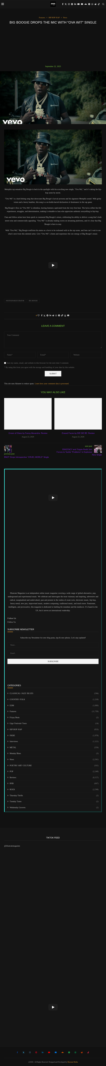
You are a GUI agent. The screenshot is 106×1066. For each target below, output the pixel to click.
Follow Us (11, 622)
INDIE (54, 735)
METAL (54, 747)
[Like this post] (38, 315)
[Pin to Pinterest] (47, 315)
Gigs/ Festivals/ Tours (54, 723)
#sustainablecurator (15, 301)
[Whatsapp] (92, 4)
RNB (54, 783)
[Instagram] (69, 4)
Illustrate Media (72, 1062)
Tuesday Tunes (54, 801)
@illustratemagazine (12, 846)
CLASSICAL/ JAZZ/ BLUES (54, 693)
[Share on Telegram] (59, 315)
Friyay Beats (54, 717)
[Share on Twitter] (44, 315)
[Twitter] (66, 4)
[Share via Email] (68, 315)
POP (54, 771)
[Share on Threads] (65, 315)
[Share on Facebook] (41, 315)
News (54, 759)
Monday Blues (54, 753)
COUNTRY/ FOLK (54, 699)
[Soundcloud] (85, 4)
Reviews (54, 777)
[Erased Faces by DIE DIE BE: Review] (78, 414)
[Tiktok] (99, 4)
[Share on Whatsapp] (56, 315)
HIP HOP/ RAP (54, 729)
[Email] (82, 4)
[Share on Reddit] (53, 315)
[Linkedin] (75, 4)
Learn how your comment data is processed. (52, 384)
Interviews (54, 741)
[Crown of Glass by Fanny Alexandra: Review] (28, 414)
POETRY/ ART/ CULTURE (54, 765)
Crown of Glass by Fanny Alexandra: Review (28, 433)
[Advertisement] (53, 44)
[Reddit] (95, 4)
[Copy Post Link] (62, 315)
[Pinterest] (72, 4)
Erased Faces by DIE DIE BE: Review (78, 433)
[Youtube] (78, 4)
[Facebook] (62, 4)
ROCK (54, 789)
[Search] (103, 4)
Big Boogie (33, 301)
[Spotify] (89, 4)
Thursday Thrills (54, 796)
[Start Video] (53, 265)
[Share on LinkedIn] (50, 315)
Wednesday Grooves (54, 807)
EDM (54, 705)
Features (54, 711)
